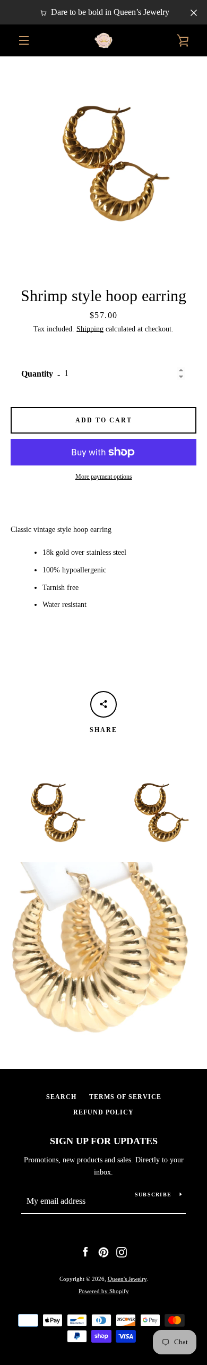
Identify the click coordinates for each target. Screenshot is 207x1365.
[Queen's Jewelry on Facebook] (85, 1251)
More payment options (103, 476)
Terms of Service (125, 1097)
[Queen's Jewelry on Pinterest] (103, 1251)
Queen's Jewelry (127, 1279)
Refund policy (103, 1112)
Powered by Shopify (104, 1291)
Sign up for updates (104, 1141)
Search (61, 1097)
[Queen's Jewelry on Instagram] (121, 1251)
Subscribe (153, 1194)
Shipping (90, 329)
